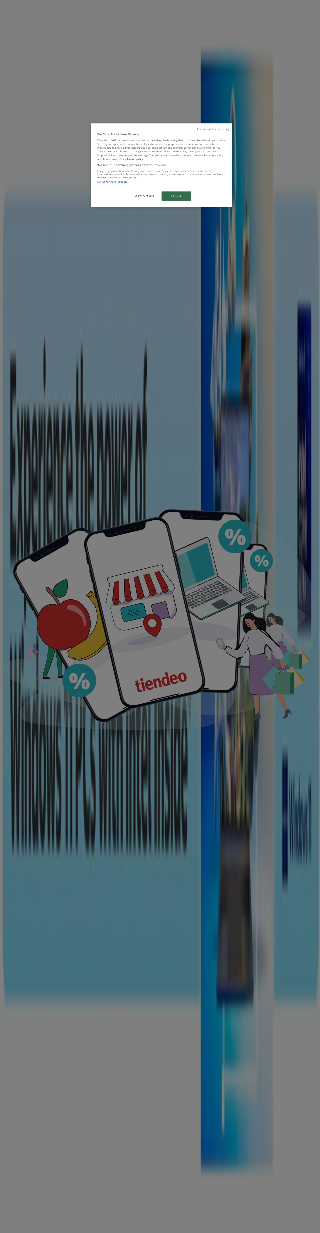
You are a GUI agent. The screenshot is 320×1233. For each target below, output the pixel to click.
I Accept (176, 196)
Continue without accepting (213, 129)
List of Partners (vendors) (112, 181)
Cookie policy (135, 159)
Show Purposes (144, 195)
